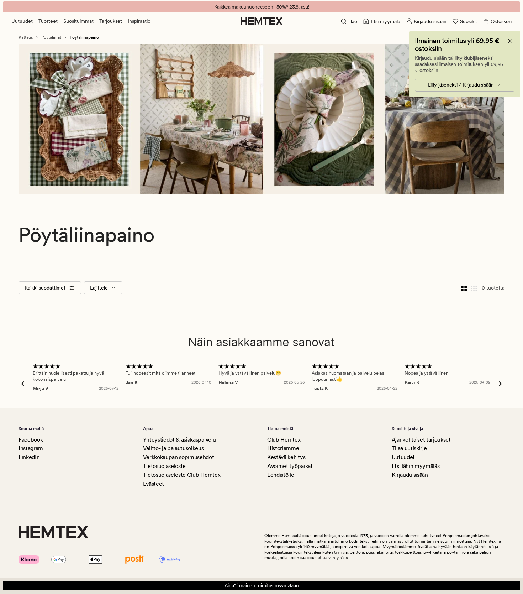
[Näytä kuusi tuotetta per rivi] (474, 287)
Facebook (31, 439)
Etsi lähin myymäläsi (416, 466)
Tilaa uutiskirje (409, 448)
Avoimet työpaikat (290, 466)
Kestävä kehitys (286, 457)
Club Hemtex (283, 439)
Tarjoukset (110, 21)
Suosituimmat (78, 21)
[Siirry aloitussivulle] (261, 21)
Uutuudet (22, 21)
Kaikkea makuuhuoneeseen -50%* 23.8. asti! (261, 6)
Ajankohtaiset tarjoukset (421, 439)
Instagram (31, 448)
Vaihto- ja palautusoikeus (173, 448)
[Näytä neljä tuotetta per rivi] (464, 287)
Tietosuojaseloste (164, 466)
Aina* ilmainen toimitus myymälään (261, 585)
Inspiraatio (139, 21)
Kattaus (26, 37)
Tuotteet (48, 21)
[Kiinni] (510, 41)
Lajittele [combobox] (99, 288)
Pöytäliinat (51, 37)
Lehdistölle (280, 474)
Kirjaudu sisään (410, 474)
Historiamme (283, 448)
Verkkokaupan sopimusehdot (178, 457)
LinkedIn (29, 457)
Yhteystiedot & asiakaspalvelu (179, 439)
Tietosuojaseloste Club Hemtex (182, 474)
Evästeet (153, 483)
